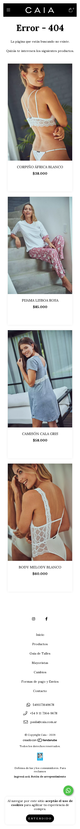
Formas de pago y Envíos (40, 682)
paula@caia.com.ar (43, 722)
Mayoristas (40, 663)
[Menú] (9, 10)
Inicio (40, 635)
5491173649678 (43, 705)
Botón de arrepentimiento (48, 776)
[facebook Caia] (46, 619)
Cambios (40, 672)
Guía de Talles (40, 653)
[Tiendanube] (40, 741)
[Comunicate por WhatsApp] (68, 790)
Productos (40, 644)
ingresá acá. (22, 776)
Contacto (40, 691)
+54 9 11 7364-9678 (43, 713)
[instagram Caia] (34, 619)
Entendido (40, 818)
